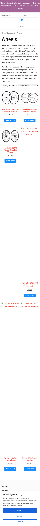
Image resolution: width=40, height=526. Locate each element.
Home (4, 33)
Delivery (5, 490)
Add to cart (10, 120)
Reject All (20, 521)
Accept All (20, 510)
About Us (5, 486)
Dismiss (20, 9)
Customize (20, 516)
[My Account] (19, 21)
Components (11, 33)
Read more (29, 120)
